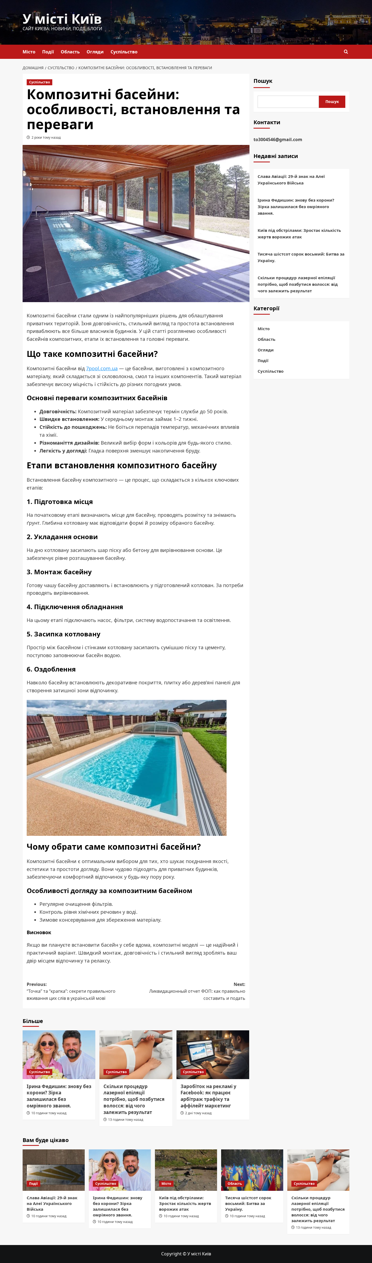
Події (48, 52)
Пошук (263, 80)
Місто (29, 52)
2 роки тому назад (46, 137)
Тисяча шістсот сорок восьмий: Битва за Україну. (301, 257)
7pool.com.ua (102, 368)
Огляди (95, 52)
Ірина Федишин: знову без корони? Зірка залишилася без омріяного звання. (59, 1096)
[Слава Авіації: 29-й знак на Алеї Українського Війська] (54, 1170)
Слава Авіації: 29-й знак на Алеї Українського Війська (291, 180)
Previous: (71, 991)
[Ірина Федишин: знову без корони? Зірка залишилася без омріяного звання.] (59, 1054)
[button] (346, 51)
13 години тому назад (125, 1119)
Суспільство (124, 52)
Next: (197, 991)
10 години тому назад (48, 1113)
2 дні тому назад (198, 1113)
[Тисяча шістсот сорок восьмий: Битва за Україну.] (252, 1170)
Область (70, 52)
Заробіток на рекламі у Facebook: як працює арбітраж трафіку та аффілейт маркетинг (208, 1096)
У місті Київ (62, 19)
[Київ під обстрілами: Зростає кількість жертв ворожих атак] (186, 1170)
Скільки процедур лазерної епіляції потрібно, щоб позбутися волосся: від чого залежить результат (133, 1099)
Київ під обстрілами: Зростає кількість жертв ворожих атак (299, 234)
